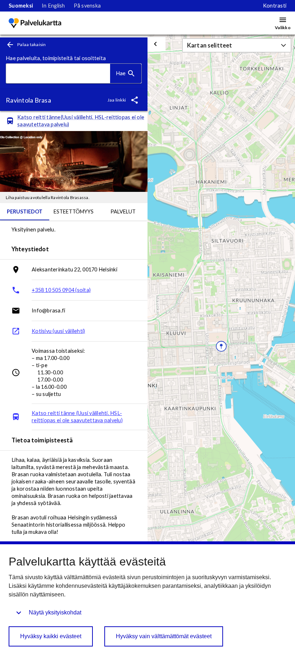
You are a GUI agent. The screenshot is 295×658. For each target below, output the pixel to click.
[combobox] (58, 74)
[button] (237, 45)
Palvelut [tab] (123, 211)
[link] (21, 5)
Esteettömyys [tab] (74, 211)
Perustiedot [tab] (24, 211)
